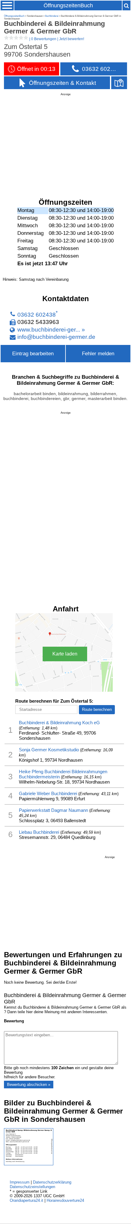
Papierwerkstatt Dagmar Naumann (53, 810)
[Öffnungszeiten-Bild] (28, 1164)
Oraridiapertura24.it (26, 1200)
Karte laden (64, 653)
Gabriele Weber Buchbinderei (48, 793)
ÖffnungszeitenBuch (68, 5)
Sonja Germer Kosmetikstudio (49, 749)
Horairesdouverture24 (65, 1200)
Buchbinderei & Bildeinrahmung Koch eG (59, 722)
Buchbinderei (51, 16)
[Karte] (119, 82)
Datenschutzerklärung (52, 1182)
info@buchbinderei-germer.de (56, 336)
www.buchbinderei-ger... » (51, 329)
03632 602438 (36, 314)
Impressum (20, 1182)
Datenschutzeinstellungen (32, 1186)
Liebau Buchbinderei (39, 832)
